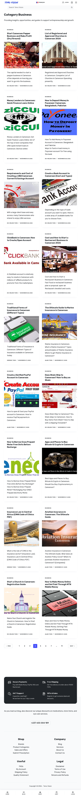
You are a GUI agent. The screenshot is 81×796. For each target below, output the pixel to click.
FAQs (21, 766)
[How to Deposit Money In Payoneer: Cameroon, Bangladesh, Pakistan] (59, 122)
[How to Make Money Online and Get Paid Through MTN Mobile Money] (59, 603)
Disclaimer (60, 766)
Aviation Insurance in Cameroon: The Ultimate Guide (57, 514)
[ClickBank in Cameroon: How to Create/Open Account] (21, 257)
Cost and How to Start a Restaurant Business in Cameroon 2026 (56, 240)
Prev (9, 646)
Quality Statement (21, 775)
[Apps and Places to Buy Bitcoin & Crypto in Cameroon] (59, 461)
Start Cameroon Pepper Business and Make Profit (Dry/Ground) (19, 36)
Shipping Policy (21, 772)
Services (60, 747)
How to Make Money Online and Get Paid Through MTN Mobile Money (58, 584)
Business (10, 29)
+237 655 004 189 (40, 723)
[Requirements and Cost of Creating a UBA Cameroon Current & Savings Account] (21, 195)
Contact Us (60, 753)
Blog (60, 744)
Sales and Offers (21, 750)
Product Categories (21, 747)
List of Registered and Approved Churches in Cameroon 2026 (56, 36)
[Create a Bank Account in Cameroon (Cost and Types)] (59, 192)
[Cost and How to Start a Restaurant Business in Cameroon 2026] (59, 259)
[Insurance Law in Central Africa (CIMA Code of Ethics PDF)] (21, 533)
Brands (21, 744)
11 (62, 646)
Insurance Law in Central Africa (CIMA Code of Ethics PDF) (20, 514)
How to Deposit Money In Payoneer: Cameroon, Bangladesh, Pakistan (57, 103)
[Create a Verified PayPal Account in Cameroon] (21, 394)
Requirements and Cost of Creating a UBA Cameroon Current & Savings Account (20, 176)
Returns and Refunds (60, 775)
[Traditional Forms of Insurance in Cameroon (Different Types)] (21, 329)
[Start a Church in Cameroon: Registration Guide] (21, 601)
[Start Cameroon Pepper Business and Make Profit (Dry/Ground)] (21, 55)
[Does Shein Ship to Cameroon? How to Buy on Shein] (59, 396)
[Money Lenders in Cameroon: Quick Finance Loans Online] (21, 119)
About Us (60, 750)
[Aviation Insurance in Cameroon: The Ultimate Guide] (59, 533)
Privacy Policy (60, 772)
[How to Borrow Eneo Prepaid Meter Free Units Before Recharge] (21, 463)
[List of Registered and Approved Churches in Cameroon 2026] (59, 55)
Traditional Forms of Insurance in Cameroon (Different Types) (18, 310)
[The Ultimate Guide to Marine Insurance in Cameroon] (59, 326)
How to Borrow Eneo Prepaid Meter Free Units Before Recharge (21, 444)
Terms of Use (60, 769)
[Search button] (72, 7)
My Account (21, 769)
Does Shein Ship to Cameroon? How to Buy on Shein (57, 377)
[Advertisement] (40, 2)
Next (71, 646)
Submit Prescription (21, 753)
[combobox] (38, 7)
